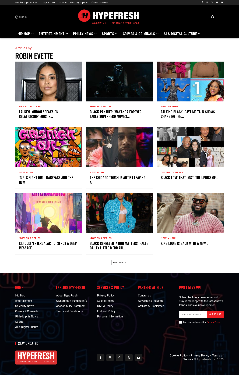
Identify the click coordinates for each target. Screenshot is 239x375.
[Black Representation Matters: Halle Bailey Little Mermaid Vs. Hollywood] (119, 213)
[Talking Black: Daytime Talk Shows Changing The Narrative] (190, 82)
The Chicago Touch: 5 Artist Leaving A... (117, 180)
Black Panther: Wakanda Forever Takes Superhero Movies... (116, 114)
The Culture (169, 107)
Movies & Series (100, 107)
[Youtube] (222, 3)
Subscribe (215, 314)
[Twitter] (212, 3)
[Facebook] (202, 3)
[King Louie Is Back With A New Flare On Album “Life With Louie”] (190, 213)
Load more (118, 262)
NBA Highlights (30, 107)
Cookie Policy (179, 355)
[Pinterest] (119, 357)
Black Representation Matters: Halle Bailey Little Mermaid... (119, 245)
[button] (212, 17)
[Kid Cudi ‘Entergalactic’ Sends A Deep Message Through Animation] (48, 213)
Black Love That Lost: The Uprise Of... (189, 177)
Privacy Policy (213, 322)
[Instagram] (207, 3)
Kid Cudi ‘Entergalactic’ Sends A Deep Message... (48, 245)
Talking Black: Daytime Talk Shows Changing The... (188, 114)
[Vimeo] (217, 3)
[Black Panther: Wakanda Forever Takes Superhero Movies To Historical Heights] (119, 82)
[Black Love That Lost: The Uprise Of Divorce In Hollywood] (190, 147)
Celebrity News (172, 172)
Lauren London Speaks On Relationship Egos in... (38, 114)
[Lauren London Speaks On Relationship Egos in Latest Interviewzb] (48, 82)
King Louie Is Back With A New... (184, 243)
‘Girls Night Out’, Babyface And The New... (46, 180)
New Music (26, 172)
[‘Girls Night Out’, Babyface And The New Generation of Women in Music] (48, 147)
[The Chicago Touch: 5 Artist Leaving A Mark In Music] (119, 147)
